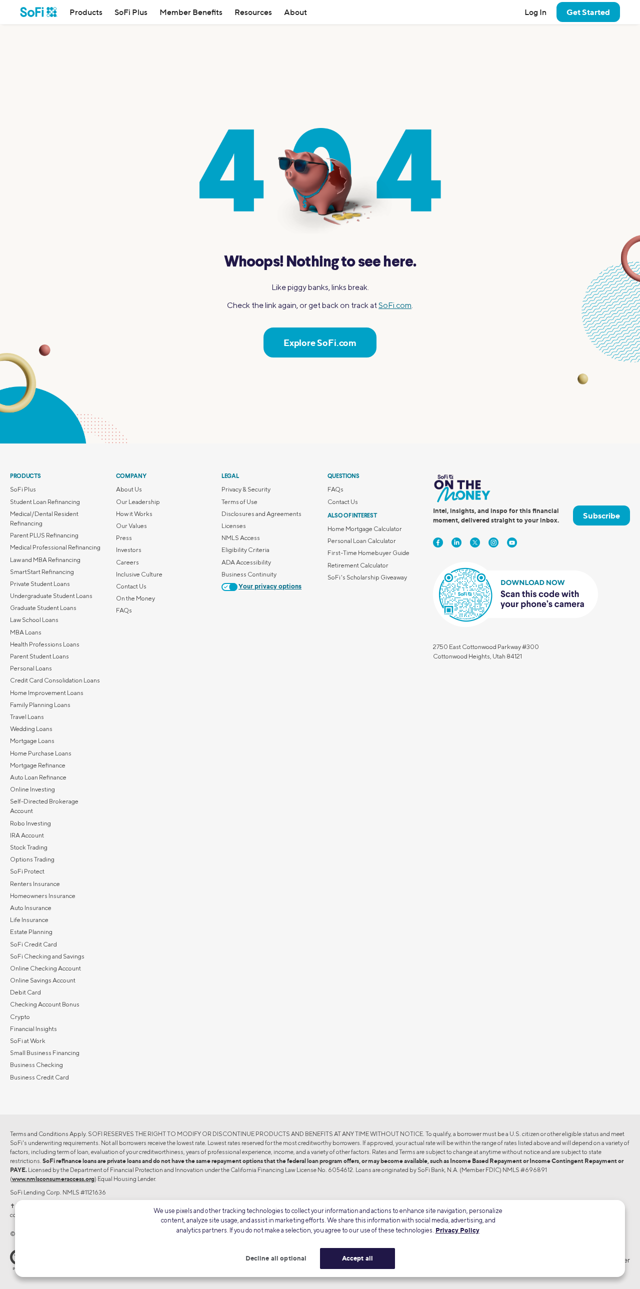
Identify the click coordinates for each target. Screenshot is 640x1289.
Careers (127, 562)
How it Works (134, 514)
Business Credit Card (39, 1077)
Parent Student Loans (39, 656)
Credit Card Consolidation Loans (55, 680)
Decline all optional (276, 1258)
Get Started (588, 12)
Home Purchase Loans (41, 753)
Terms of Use (240, 502)
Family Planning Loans (40, 704)
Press (124, 538)
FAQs (124, 610)
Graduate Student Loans (43, 608)
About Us (129, 489)
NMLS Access (241, 538)
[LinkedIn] (457, 543)
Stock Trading (29, 847)
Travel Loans (27, 716)
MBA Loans (26, 632)
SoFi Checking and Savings (47, 956)
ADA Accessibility (246, 562)
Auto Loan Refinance (38, 777)
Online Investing (32, 789)
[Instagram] (493, 543)
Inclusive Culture (139, 574)
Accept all (357, 1258)
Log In (535, 12)
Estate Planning (31, 932)
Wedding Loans (31, 728)
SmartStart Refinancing (42, 572)
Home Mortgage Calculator (365, 528)
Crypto (20, 1016)
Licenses (234, 526)
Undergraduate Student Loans (51, 596)
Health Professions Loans (45, 644)
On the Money (135, 598)
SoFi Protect (27, 871)
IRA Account (27, 835)
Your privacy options (270, 587)
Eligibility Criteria (246, 550)
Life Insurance (29, 920)
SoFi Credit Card (33, 944)
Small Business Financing (45, 1052)
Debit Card (25, 992)
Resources (253, 12)
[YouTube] (512, 543)
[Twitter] (475, 543)
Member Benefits (191, 12)
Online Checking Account (45, 968)
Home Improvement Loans (47, 692)
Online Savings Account (43, 980)
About (295, 12)
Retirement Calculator (358, 565)
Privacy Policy (458, 1230)
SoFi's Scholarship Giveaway (367, 577)
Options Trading (32, 859)
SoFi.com (395, 305)
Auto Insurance (31, 908)
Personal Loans (31, 668)
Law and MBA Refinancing (45, 560)
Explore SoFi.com (320, 342)
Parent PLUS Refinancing (44, 535)
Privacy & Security (246, 489)
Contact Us (131, 586)
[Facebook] (438, 543)
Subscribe (601, 515)
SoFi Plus (131, 12)
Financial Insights (33, 1028)
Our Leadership (138, 502)
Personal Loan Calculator (362, 540)
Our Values (131, 526)
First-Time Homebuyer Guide (369, 552)
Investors (129, 550)
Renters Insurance (35, 884)
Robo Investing (30, 823)
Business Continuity (249, 574)
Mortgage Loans (32, 740)
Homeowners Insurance (43, 896)
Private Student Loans (40, 584)
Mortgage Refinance (38, 765)
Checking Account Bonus (45, 1004)
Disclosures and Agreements (262, 514)
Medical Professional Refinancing (55, 547)
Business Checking (36, 1064)
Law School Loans (34, 620)
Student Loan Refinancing (45, 502)
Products (86, 12)
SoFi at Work (28, 1040)
